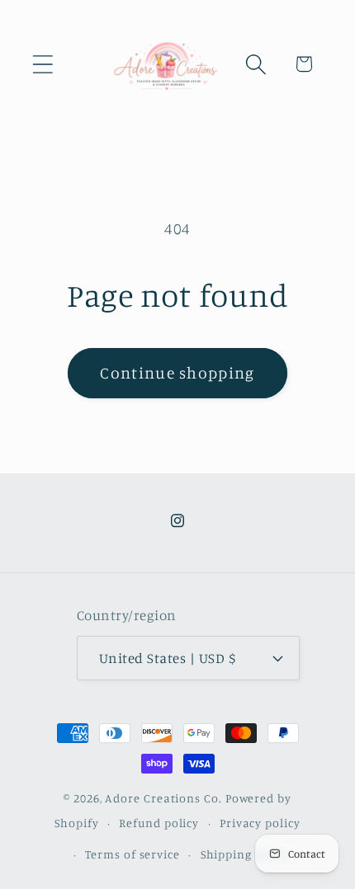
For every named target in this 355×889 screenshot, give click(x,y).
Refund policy (159, 823)
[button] (42, 63)
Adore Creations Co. (163, 798)
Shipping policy (246, 854)
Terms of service (132, 854)
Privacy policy (260, 823)
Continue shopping (177, 373)
